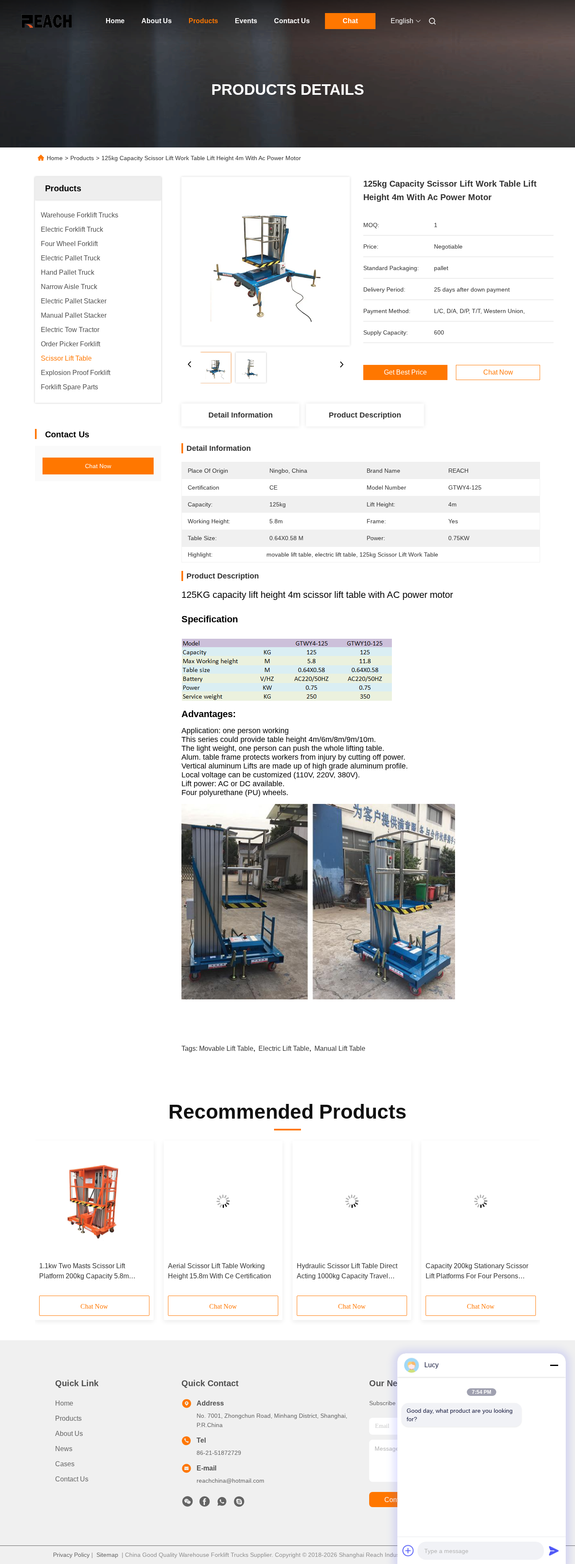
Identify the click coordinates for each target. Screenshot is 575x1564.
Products (203, 20)
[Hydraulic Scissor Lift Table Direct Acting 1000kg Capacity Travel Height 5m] (352, 1201)
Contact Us (292, 20)
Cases (65, 1464)
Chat (350, 20)
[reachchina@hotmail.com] (239, 1503)
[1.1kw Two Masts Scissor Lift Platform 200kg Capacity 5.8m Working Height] (94, 1201)
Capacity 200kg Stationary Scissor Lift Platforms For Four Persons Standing (477, 1271)
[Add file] (408, 1550)
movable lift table (226, 1048)
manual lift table (339, 1048)
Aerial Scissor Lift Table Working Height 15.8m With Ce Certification (219, 1271)
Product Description (365, 415)
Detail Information (240, 415)
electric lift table (283, 1048)
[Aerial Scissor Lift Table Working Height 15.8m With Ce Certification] (223, 1201)
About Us (156, 20)
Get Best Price (405, 372)
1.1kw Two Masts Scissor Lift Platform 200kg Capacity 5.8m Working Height (84, 1271)
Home (115, 20)
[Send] (554, 1550)
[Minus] (554, 1365)
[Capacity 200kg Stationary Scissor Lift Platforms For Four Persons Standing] (481, 1201)
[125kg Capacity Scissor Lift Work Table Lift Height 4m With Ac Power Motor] (265, 261)
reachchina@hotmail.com (230, 1480)
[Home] (46, 21)
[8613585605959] (222, 1503)
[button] (50, 1221)
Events (246, 20)
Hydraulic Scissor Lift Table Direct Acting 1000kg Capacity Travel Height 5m (347, 1271)
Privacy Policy (71, 1554)
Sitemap (107, 1554)
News (63, 1448)
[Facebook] (204, 1503)
